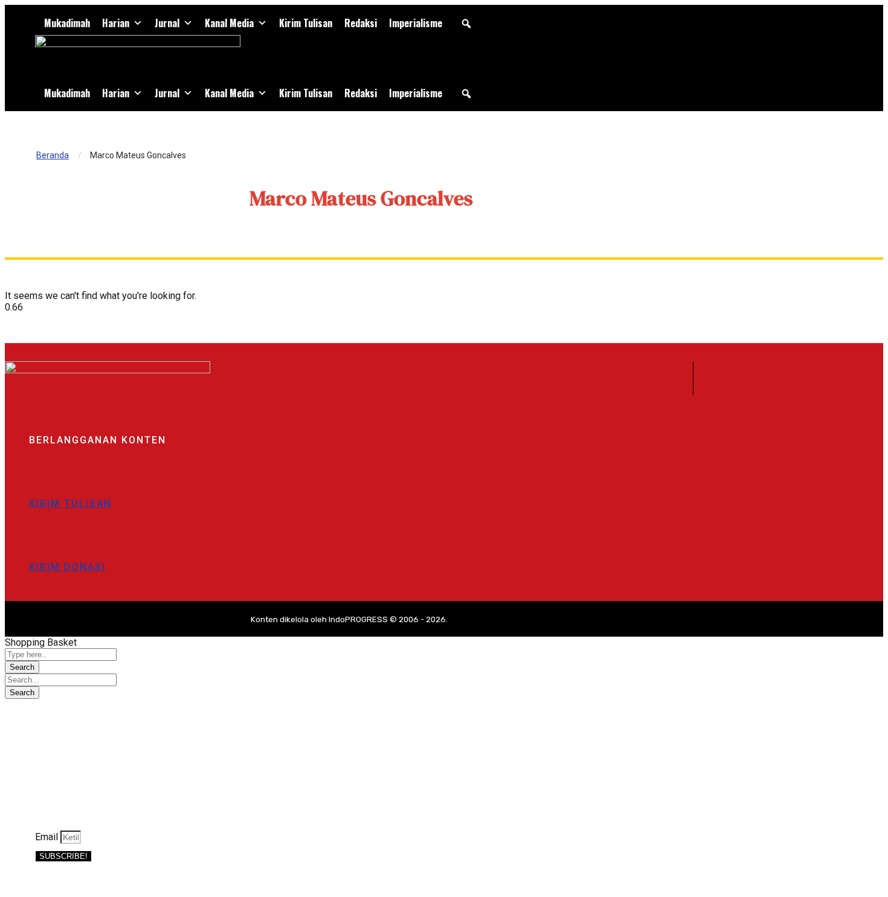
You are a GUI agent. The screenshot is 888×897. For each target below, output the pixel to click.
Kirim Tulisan (305, 23)
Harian (115, 23)
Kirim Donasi (67, 567)
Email (47, 837)
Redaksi (360, 23)
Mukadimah (67, 23)
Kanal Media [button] (229, 23)
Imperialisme (415, 23)
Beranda (52, 155)
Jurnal (167, 23)
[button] (466, 23)
